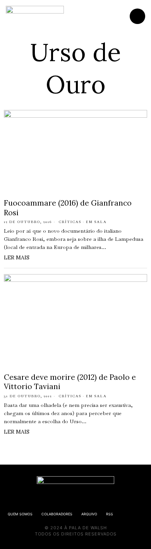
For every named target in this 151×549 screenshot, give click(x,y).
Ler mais (16, 257)
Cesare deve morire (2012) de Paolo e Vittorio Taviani (70, 381)
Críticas (70, 222)
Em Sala (96, 222)
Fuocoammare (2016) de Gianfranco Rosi (68, 207)
